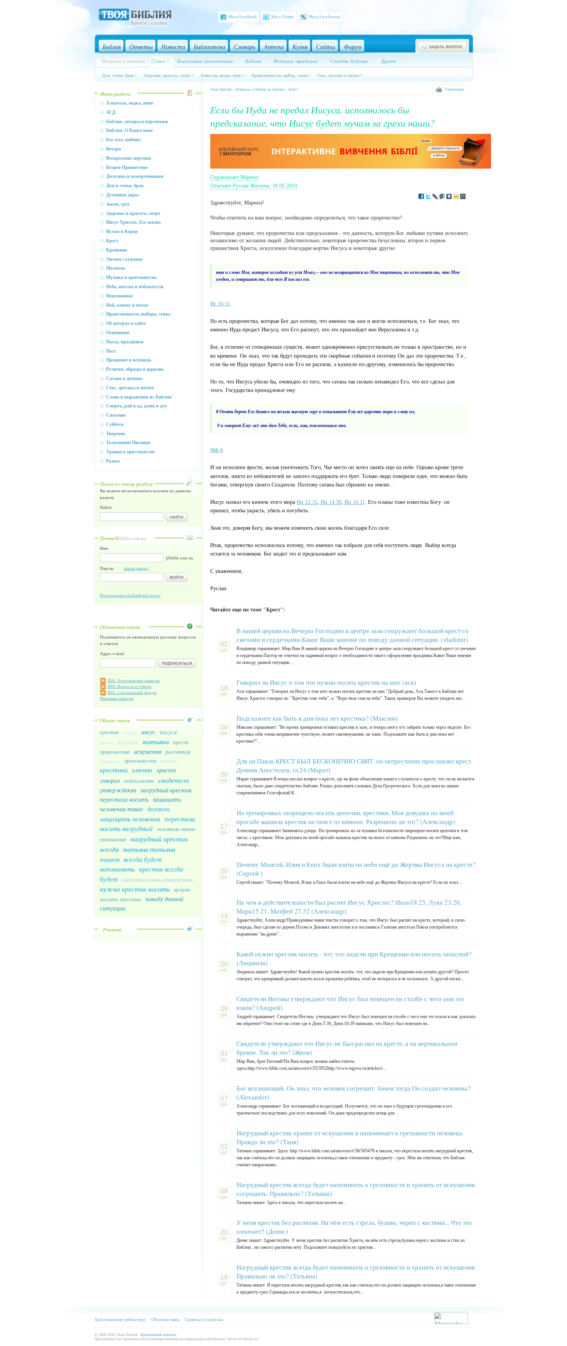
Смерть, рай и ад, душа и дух (136, 406)
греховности (140, 760)
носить (130, 732)
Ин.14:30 (331, 502)
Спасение (116, 415)
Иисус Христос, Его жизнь (133, 222)
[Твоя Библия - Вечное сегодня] (135, 18)
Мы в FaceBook (242, 16)
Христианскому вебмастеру (120, 1319)
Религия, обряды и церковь (135, 369)
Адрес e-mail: (112, 653)
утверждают (118, 790)
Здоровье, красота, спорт (167, 75)
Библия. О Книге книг (129, 130)
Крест (112, 240)
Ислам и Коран (122, 231)
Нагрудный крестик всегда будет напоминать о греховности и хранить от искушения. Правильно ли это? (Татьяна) (356, 1271)
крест (181, 742)
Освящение (118, 332)
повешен (169, 761)
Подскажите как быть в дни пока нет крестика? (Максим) (317, 718)
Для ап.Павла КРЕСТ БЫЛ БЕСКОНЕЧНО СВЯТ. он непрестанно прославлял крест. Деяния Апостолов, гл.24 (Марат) (354, 765)
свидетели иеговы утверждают (157, 879)
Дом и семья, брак (125, 185)
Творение (115, 433)
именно (142, 769)
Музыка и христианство (131, 277)
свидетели (173, 780)
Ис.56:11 (220, 304)
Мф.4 (216, 450)
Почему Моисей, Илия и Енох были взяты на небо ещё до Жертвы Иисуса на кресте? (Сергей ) (356, 869)
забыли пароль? (136, 568)
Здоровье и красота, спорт (133, 213)
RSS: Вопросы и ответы (129, 686)
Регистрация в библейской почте (130, 595)
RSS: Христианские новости (134, 680)
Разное (113, 461)
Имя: (104, 548)
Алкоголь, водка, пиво (221, 75)
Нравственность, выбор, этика (279, 75)
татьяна (155, 741)
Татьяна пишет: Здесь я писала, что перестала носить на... (291, 1202)
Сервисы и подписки (204, 1319)
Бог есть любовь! (123, 139)
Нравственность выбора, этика (138, 314)
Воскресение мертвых (128, 158)
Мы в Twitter (282, 16)
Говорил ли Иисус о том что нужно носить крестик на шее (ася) (326, 682)
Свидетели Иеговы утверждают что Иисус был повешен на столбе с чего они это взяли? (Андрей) (350, 1003)
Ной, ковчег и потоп (127, 305)
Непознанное (119, 296)
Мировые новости (116, 698)
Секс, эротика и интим (338, 75)
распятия (177, 751)
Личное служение (124, 259)
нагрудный (127, 742)
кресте (106, 742)
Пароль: (124, 568)
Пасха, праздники (124, 342)
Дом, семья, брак (117, 75)
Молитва (115, 268)
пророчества (115, 751)
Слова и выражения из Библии (139, 397)
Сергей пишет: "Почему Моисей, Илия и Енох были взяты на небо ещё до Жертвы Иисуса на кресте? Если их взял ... (349, 882)
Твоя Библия (220, 89)
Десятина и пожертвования (135, 176)
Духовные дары (122, 195)
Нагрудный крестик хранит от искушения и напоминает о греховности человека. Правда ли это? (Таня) (350, 1137)
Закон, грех (118, 204)
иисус (148, 732)
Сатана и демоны (124, 378)
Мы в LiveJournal (325, 16)
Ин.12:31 (307, 502)
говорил (110, 780)
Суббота (114, 424)
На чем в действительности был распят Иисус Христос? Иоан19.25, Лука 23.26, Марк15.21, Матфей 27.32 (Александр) (348, 906)
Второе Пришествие (127, 167)
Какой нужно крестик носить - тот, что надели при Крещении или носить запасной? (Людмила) (354, 958)
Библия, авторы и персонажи (137, 121)
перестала (110, 761)
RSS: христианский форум (132, 692)
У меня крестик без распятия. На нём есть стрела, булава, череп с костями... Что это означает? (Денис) (354, 1227)
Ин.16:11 (354, 502)
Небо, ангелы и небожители (135, 286)
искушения (147, 751)
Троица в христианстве (130, 451)
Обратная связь (165, 1319)
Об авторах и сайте (126, 323)
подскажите (139, 780)
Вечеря (113, 149)
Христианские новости (158, 1334)
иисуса (168, 732)
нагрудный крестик (166, 790)
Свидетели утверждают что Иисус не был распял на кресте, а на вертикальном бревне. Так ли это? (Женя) (346, 1048)
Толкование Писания (128, 442)
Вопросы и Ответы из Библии (260, 89)
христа (166, 770)
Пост (111, 351)
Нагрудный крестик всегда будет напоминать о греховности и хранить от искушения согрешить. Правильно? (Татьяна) (355, 1189)
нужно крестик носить (135, 888)
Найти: (106, 507)
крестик (109, 732)
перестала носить (124, 799)
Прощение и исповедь (128, 360)
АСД (110, 112)
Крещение (116, 250)
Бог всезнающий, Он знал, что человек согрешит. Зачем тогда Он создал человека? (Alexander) (353, 1092)
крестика (114, 769)
